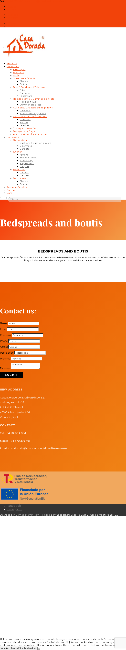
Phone (4, 341)
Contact (11, 190)
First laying (19, 69)
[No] (39, 649)
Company (5, 335)
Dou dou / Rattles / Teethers (30, 116)
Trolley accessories (24, 128)
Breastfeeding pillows (33, 113)
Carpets (24, 148)
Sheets (24, 81)
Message (5, 368)
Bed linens (19, 178)
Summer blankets (30, 104)
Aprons (24, 154)
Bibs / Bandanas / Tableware (30, 87)
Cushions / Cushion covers (35, 143)
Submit (11, 375)
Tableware (26, 96)
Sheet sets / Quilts (24, 78)
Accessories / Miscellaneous (30, 134)
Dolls (16, 75)
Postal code (7, 352)
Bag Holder (27, 163)
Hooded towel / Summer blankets (33, 99)
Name (3, 323)
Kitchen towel (28, 157)
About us (12, 63)
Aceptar (5, 648)
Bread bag (26, 160)
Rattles (24, 122)
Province (5, 358)
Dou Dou (25, 119)
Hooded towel (28, 101)
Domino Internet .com (27, 514)
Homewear (13, 137)
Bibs (22, 90)
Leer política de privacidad (23, 648)
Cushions (25, 110)
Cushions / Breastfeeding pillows (33, 107)
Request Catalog (17, 187)
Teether (24, 125)
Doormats (26, 146)
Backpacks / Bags (24, 131)
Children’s (13, 66)
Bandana (25, 93)
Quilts (23, 84)
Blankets (18, 72)
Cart (9, 193)
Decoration (20, 140)
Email (3, 329)
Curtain (24, 172)
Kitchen (17, 151)
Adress (4, 346)
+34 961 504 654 (14, 1)
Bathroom (19, 169)
